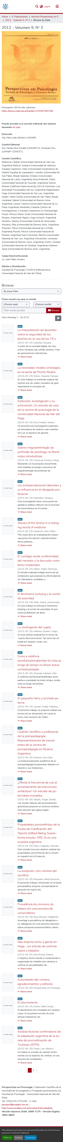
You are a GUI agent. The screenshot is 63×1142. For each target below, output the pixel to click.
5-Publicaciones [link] (20, 16)
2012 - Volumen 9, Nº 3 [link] (17, 20)
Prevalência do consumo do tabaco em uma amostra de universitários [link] (36, 908)
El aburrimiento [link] (28, 1002)
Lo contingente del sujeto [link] (34, 627)
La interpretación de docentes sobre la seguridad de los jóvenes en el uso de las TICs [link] (37, 334)
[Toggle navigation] (57, 6)
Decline (18, 1137)
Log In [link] (47, 6)
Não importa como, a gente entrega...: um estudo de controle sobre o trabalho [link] (38, 946)
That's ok (7, 1137)
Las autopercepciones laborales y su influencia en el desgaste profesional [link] (39, 489)
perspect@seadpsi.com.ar (15, 1104)
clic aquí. (16, 127)
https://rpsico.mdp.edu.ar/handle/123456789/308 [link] (27, 111)
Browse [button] (55, 310)
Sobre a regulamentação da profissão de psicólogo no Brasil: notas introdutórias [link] (39, 452)
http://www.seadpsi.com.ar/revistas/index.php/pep (27, 1108)
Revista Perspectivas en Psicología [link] (46, 16)
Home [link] (5, 16)
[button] (5, 6)
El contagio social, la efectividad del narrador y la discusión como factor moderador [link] (39, 560)
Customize (30, 1137)
